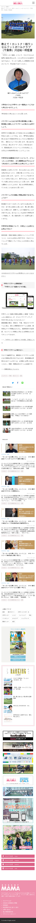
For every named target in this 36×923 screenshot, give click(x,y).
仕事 (22, 471)
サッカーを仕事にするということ (13, 471)
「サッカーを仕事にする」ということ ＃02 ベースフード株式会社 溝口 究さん (18, 554)
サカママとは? (7, 901)
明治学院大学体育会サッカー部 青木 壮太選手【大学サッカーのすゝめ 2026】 (21, 393)
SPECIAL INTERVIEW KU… (22, 705)
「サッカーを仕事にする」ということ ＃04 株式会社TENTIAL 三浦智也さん (18, 490)
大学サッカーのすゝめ (23, 612)
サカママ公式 (11, 856)
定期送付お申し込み (18, 660)
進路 (7, 6)
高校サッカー (5, 621)
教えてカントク (15, 375)
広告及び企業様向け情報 (10, 903)
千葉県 (10, 375)
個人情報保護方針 (8, 911)
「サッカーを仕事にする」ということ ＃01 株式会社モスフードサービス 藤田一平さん (18, 586)
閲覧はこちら (18, 656)
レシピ (14, 615)
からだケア (15, 618)
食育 (13, 621)
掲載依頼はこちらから (11, 369)
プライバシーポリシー (9, 914)
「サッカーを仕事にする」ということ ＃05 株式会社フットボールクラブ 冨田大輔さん (18, 458)
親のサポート (11, 612)
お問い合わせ (7, 909)
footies (3, 454)
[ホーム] (18, 2)
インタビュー (4, 471)
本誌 (30, 615)
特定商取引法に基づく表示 (10, 907)
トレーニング (22, 615)
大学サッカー (5, 615)
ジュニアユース (4, 375)
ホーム (3, 6)
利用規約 (5, 905)
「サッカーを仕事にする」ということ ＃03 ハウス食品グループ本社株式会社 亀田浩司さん (18, 522)
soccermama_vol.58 (18, 654)
